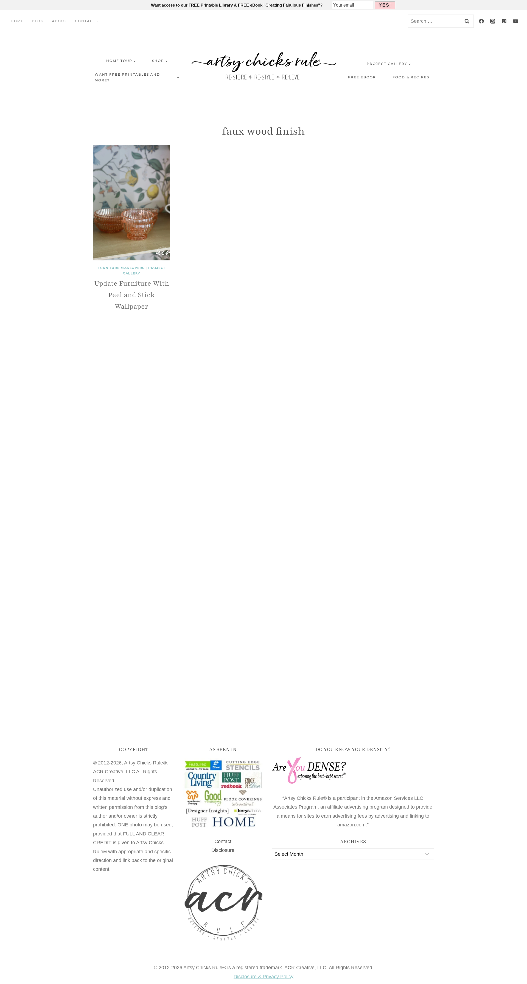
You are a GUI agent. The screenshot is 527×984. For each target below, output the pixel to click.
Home (17, 21)
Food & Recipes (411, 77)
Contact (222, 841)
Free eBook (362, 77)
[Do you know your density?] (353, 771)
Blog (38, 21)
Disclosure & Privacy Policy (263, 976)
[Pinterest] (504, 21)
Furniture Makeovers (121, 268)
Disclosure (222, 850)
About (59, 21)
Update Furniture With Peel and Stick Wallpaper (131, 295)
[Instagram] (493, 21)
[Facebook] (481, 21)
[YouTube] (515, 21)
